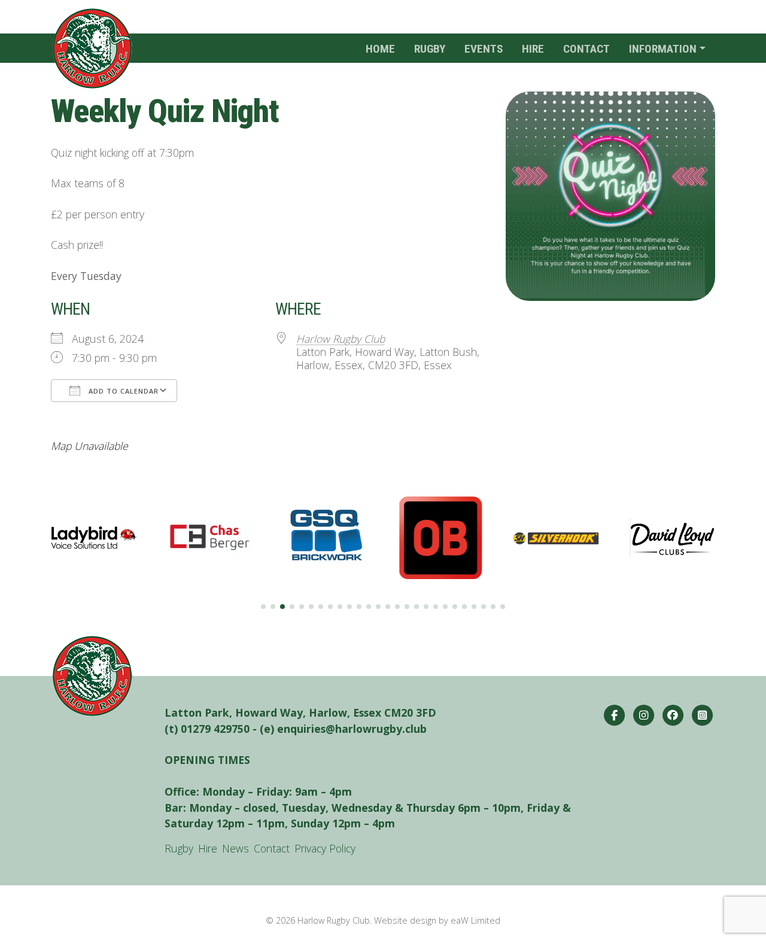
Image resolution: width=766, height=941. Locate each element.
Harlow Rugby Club (340, 338)
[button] (263, 606)
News (235, 848)
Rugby (429, 49)
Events (483, 49)
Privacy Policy (324, 848)
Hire (533, 49)
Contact (586, 49)
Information (663, 49)
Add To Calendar (122, 390)
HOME (380, 49)
